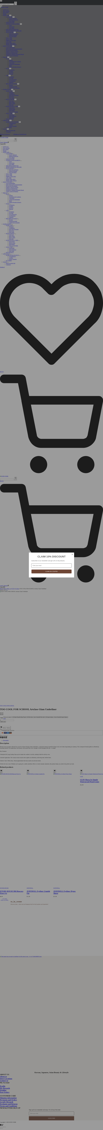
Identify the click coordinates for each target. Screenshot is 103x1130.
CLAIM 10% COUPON (51, 571)
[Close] (72, 554)
